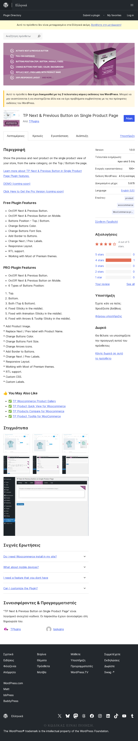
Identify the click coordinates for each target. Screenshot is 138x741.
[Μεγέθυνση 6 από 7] (84, 460)
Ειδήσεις (8, 660)
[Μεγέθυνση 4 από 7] (25, 460)
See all (131, 284)
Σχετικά (8, 654)
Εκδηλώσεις (112, 660)
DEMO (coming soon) (16, 183)
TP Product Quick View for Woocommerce (39, 406)
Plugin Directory (12, 15)
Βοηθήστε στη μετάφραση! (106, 24)
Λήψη (129, 118)
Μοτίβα (41, 672)
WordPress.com (13, 683)
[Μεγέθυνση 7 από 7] (84, 481)
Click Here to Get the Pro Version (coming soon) (33, 191)
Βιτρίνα (41, 654)
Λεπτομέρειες (16, 136)
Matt (6, 689)
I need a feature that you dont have (25, 577)
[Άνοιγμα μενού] (132, 5)
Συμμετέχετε (112, 654)
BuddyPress (10, 701)
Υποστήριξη (127, 136)
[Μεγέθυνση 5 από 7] (55, 460)
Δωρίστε (109, 666)
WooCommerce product (123, 212)
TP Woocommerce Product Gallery (34, 401)
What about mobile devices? (21, 567)
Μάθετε (76, 654)
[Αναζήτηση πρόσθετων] (39, 36)
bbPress (8, 695)
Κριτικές (37, 136)
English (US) (128, 190)
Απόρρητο (9, 672)
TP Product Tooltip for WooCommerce (37, 416)
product (129, 198)
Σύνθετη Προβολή (106, 221)
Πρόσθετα (43, 666)
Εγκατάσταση (59, 136)
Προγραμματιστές (82, 666)
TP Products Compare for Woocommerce (38, 411)
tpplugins (58, 629)
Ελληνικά (17, 716)
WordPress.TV (79, 672)
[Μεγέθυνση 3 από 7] (84, 438)
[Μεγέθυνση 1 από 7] (25, 438)
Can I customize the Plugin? (20, 588)
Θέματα (42, 660)
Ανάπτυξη (82, 136)
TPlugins (34, 121)
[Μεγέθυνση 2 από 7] (55, 438)
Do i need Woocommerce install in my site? (30, 556)
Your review (102, 284)
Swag (109, 672)
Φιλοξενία (9, 666)
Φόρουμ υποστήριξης (108, 316)
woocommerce (125, 205)
